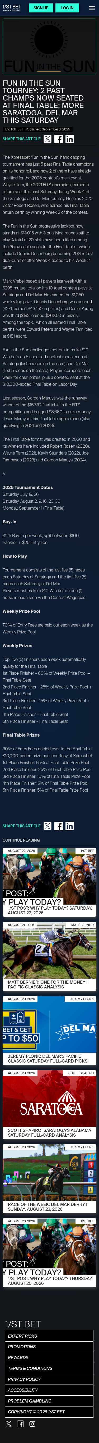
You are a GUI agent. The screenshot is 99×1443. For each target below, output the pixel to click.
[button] (91, 8)
